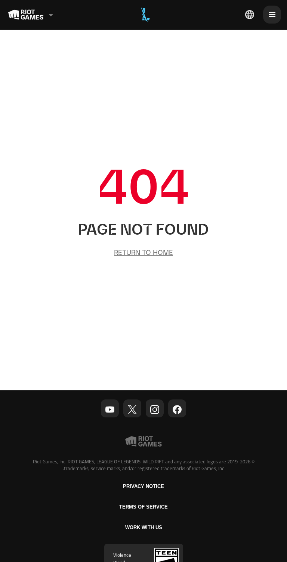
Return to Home (143, 252)
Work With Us (143, 527)
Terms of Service (143, 507)
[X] (132, 409)
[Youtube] (109, 409)
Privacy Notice (143, 486)
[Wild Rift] (145, 14)
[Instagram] (154, 409)
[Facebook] (177, 409)
